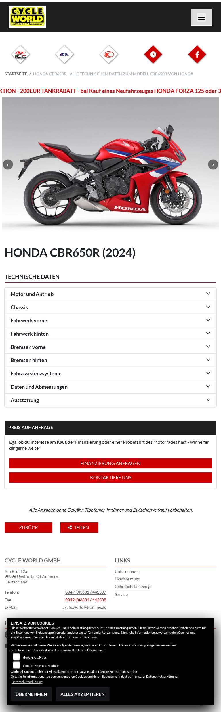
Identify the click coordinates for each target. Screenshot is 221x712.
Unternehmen (127, 571)
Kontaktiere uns (110, 477)
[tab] (110, 294)
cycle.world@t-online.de (84, 607)
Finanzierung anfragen (110, 463)
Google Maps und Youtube (41, 665)
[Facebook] (197, 59)
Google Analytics (35, 657)
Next (213, 164)
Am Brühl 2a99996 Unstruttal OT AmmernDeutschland (31, 576)
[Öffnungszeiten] (153, 59)
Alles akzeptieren (82, 694)
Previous (8, 164)
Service (121, 594)
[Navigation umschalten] (201, 17)
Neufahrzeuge (127, 578)
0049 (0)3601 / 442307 (85, 591)
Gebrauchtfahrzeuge (133, 586)
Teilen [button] (82, 527)
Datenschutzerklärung (82, 637)
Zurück (28, 527)
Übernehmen (31, 694)
